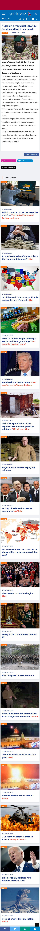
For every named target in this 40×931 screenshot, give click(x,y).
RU (6, 19)
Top (37, 925)
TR (9, 19)
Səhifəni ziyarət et (31, 155)
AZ (3, 19)
